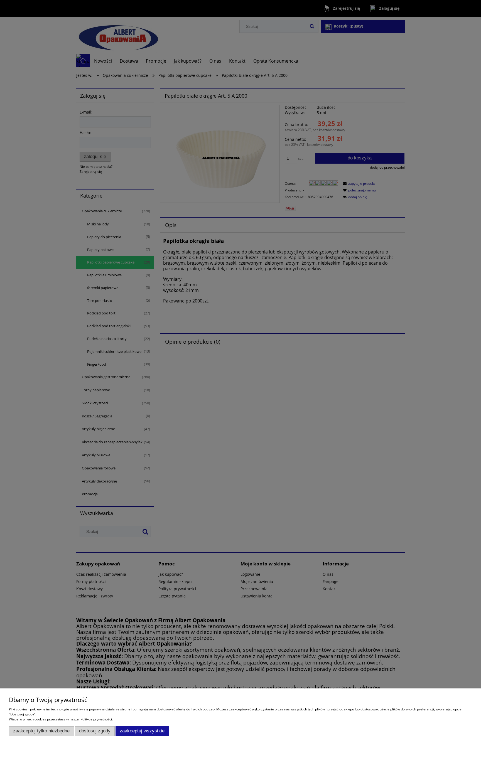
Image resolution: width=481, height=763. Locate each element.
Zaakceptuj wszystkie (142, 731)
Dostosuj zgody (95, 731)
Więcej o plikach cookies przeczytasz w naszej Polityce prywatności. (61, 719)
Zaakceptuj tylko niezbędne (41, 731)
